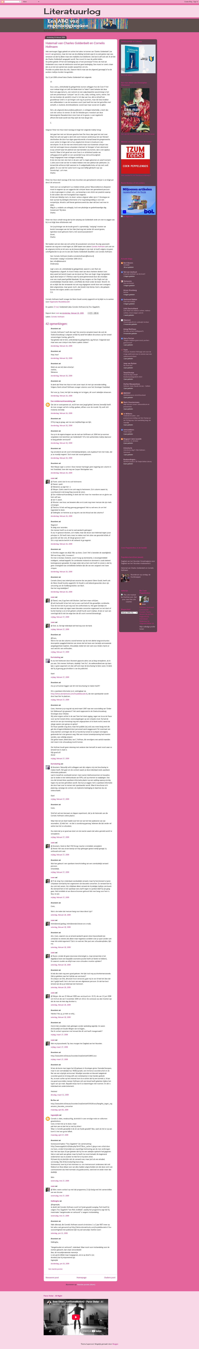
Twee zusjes (127, 432)
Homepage (81, 1278)
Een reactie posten (55, 1269)
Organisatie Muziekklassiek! (60, 302)
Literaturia (127, 448)
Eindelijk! (126, 265)
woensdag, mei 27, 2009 (60, 1181)
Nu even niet (127, 365)
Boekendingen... (130, 460)
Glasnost (127, 320)
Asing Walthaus (129, 329)
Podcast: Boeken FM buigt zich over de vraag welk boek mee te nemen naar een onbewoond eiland (137, 354)
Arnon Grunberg (130, 290)
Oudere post (109, 1278)
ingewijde (55, 1115)
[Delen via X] (93, 313)
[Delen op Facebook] (95, 313)
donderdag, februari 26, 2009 (61, 346)
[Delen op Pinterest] (97, 313)
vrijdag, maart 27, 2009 (59, 1035)
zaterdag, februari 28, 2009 (61, 915)
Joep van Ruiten (129, 363)
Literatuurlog (72, 11)
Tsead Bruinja (128, 373)
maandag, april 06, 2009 (59, 1110)
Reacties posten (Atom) (86, 1285)
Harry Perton (128, 338)
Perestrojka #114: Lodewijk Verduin (136, 322)
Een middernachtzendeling (62, 401)
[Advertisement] (135, 237)
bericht (48, 54)
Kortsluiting (55, 657)
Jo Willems (127, 414)
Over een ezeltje (129, 301)
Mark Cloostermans (131, 402)
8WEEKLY (126, 393)
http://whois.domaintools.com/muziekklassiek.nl (69, 694)
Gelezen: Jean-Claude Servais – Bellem (136, 386)
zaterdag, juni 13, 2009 (59, 1233)
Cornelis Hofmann (98, 247)
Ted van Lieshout (130, 272)
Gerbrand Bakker (130, 300)
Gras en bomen (128, 283)
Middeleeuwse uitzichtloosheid (134, 395)
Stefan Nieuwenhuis (131, 384)
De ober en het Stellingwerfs (133, 331)
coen (58, 313)
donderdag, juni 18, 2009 (60, 1264)
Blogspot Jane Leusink (132, 439)
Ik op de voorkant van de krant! (134, 274)
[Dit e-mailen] (89, 313)
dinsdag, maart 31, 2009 (60, 1095)
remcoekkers (128, 430)
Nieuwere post (52, 1278)
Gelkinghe (55, 1201)
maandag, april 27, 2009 (59, 1135)
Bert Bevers (128, 263)
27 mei (56, 307)
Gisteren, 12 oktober (130, 441)
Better (125, 292)
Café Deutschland (130, 309)
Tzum (125, 350)
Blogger (115, 1344)
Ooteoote (127, 281)
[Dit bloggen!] (91, 313)
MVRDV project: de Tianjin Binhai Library (137, 462)
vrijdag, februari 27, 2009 (60, 617)
